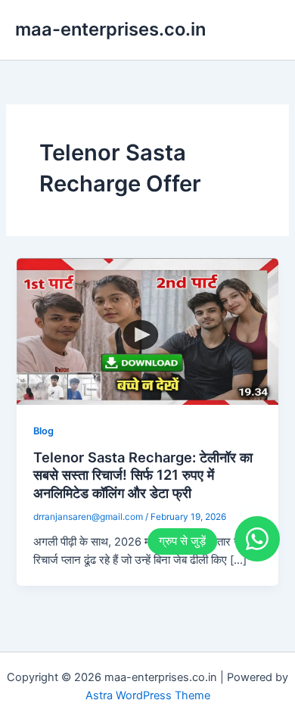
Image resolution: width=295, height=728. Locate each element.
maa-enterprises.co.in (110, 29)
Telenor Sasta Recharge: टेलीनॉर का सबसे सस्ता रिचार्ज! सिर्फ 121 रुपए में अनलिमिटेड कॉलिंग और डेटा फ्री (143, 475)
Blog (43, 431)
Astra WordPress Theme (147, 695)
